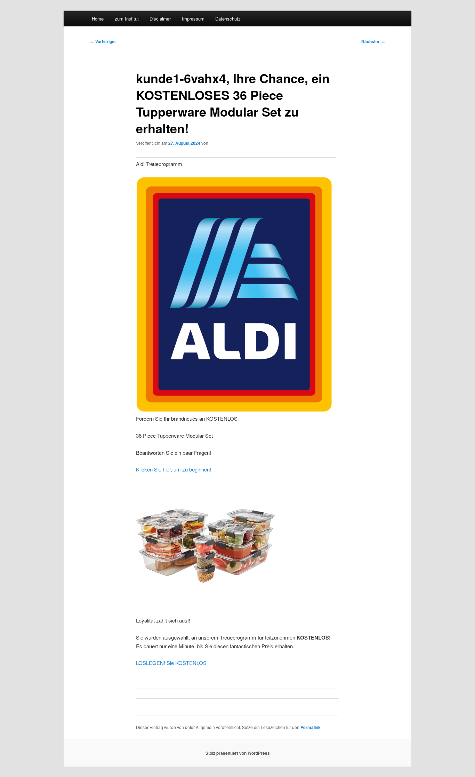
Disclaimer (160, 18)
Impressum (193, 18)
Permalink (310, 727)
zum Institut (127, 18)
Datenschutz (228, 18)
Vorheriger (103, 41)
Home (98, 18)
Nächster (373, 41)
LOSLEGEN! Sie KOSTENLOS (171, 662)
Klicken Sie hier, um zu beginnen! (173, 469)
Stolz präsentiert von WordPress (238, 753)
